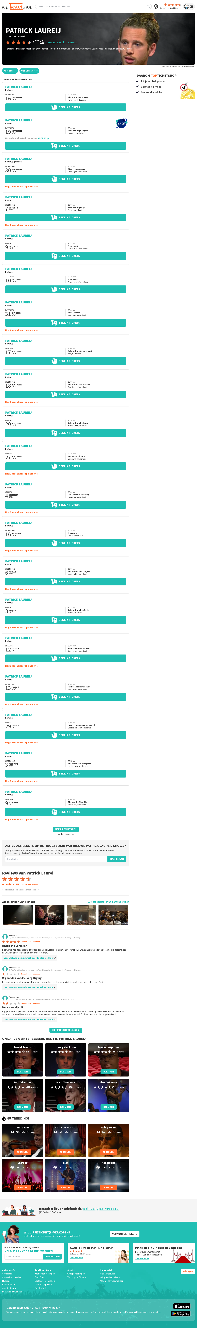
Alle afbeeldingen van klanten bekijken (108, 901)
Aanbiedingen (9, 1288)
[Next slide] (121, 915)
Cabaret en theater (11, 1277)
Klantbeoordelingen (45, 1273)
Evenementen (9, 1284)
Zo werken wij (142, 1258)
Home (8, 36)
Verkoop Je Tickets (76, 1277)
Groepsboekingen (76, 1273)
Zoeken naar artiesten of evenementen (54, 6)
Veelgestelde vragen (45, 1281)
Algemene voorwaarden (111, 1281)
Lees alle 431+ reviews (62, 42)
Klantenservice (107, 1273)
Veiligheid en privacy (110, 1277)
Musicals (6, 1281)
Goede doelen (41, 1288)
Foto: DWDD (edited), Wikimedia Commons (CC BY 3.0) (178, 66)
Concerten (7, 1273)
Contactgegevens (43, 1284)
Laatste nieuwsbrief (12, 1291)
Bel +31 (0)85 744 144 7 (101, 1208)
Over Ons (39, 1277)
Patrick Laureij (19, 36)
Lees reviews (76, 1257)
